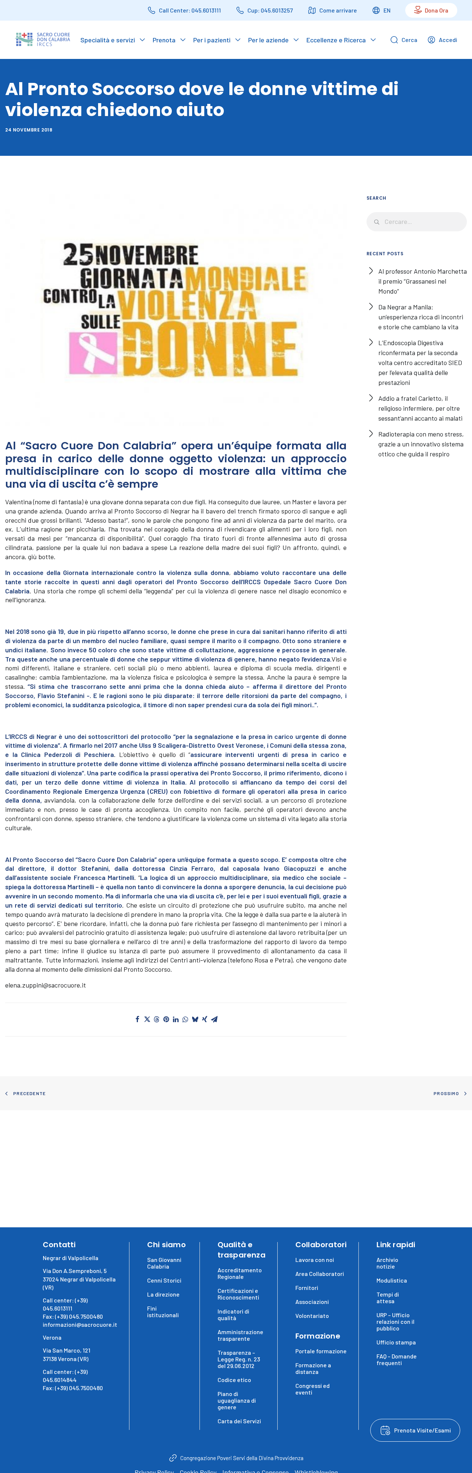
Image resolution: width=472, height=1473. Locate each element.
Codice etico (234, 1379)
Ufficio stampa (396, 1342)
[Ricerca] (417, 221)
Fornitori (306, 1287)
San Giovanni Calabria (164, 1263)
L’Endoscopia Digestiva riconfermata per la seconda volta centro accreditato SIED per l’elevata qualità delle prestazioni (420, 362)
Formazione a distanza (313, 1368)
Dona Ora (436, 10)
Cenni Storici (164, 1280)
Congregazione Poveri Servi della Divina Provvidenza (241, 1458)
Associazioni (312, 1301)
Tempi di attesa (387, 1297)
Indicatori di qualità (233, 1314)
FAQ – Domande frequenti (396, 1359)
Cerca (409, 39)
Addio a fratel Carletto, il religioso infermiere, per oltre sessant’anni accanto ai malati (420, 408)
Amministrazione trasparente (240, 1335)
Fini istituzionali (163, 1311)
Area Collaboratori (319, 1273)
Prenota (164, 39)
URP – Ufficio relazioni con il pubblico (395, 1321)
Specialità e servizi (107, 39)
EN (387, 10)
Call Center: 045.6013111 (190, 10)
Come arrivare (338, 10)
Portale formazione (321, 1350)
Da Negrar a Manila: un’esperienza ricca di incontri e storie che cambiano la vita (420, 317)
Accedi (448, 39)
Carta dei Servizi (239, 1420)
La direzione (163, 1294)
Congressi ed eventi (312, 1389)
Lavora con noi (314, 1259)
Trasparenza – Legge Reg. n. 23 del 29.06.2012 (239, 1359)
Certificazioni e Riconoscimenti (238, 1294)
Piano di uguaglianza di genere (237, 1400)
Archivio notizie (387, 1263)
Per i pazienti (211, 39)
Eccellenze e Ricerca (336, 39)
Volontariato (312, 1315)
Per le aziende (268, 39)
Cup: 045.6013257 (270, 10)
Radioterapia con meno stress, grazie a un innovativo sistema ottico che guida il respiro (421, 444)
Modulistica (391, 1280)
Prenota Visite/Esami (422, 1430)
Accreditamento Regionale (240, 1273)
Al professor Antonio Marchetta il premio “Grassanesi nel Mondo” (422, 281)
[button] (137, 1019)
